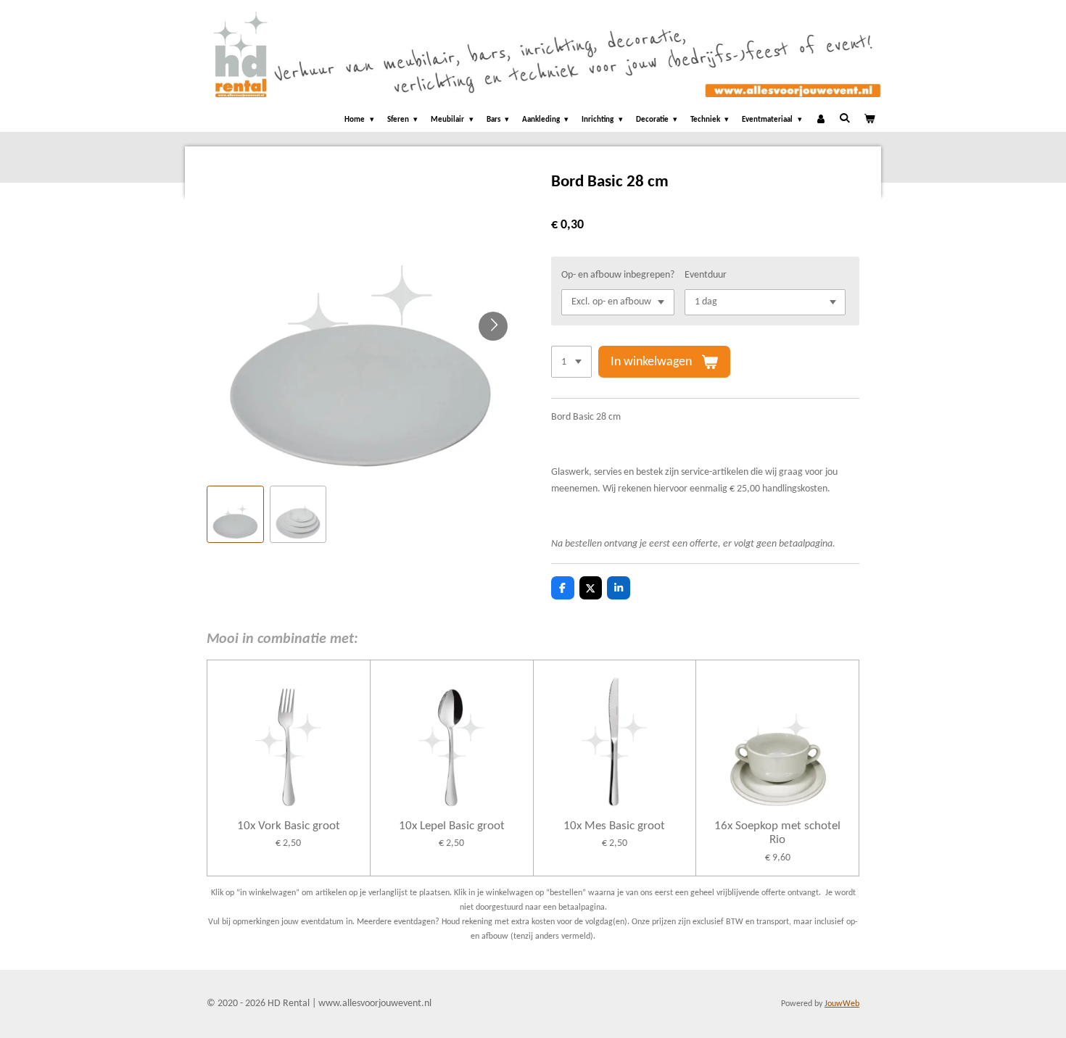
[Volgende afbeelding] (493, 326)
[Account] (820, 121)
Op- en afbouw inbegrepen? (617, 275)
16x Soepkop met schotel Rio (777, 833)
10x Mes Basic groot (614, 826)
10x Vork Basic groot (288, 826)
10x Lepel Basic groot (452, 826)
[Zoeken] (844, 118)
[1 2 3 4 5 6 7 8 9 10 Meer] (571, 362)
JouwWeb (842, 1004)
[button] (235, 514)
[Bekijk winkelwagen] (869, 121)
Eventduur (706, 275)
